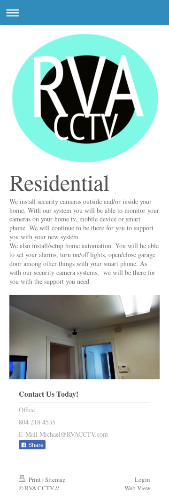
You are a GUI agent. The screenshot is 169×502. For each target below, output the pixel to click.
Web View (137, 488)
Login (142, 479)
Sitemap (55, 479)
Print (34, 479)
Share (35, 445)
